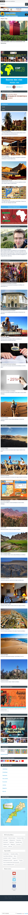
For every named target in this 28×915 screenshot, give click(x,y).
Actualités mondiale (7, 858)
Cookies (6, 898)
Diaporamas (5, 775)
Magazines (5, 788)
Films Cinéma (5, 778)
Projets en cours (6, 844)
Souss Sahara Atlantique (7, 856)
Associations (18, 840)
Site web (4, 791)
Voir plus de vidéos (4, 743)
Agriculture (16, 860)
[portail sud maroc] (9, 14)
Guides (3, 109)
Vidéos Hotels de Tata (6, 200)
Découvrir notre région (8, 765)
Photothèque (5, 772)
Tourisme (21, 860)
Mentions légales (19, 896)
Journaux (4, 785)
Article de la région (12, 838)
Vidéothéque (5, 769)
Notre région (5, 840)
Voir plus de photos (4, 754)
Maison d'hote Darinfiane (6, 131)
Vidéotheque (11, 842)
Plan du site (10, 896)
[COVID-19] (14, 84)
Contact (10, 898)
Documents (5, 781)
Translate (26, 913)
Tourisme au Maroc (20, 838)
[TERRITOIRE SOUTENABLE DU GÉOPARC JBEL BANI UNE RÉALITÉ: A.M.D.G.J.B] (14, 56)
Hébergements (5, 104)
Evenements (5, 842)
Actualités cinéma (19, 842)
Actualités (5, 838)
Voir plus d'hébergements (14, 207)
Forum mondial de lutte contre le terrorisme (11, 862)
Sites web (10, 846)
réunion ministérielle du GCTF (8, 864)
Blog (14, 896)
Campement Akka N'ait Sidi (7, 180)
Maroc (15, 856)
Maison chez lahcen (5, 156)
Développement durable (7, 860)
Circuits (3, 106)
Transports (14, 858)
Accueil (5, 896)
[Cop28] (14, 69)
